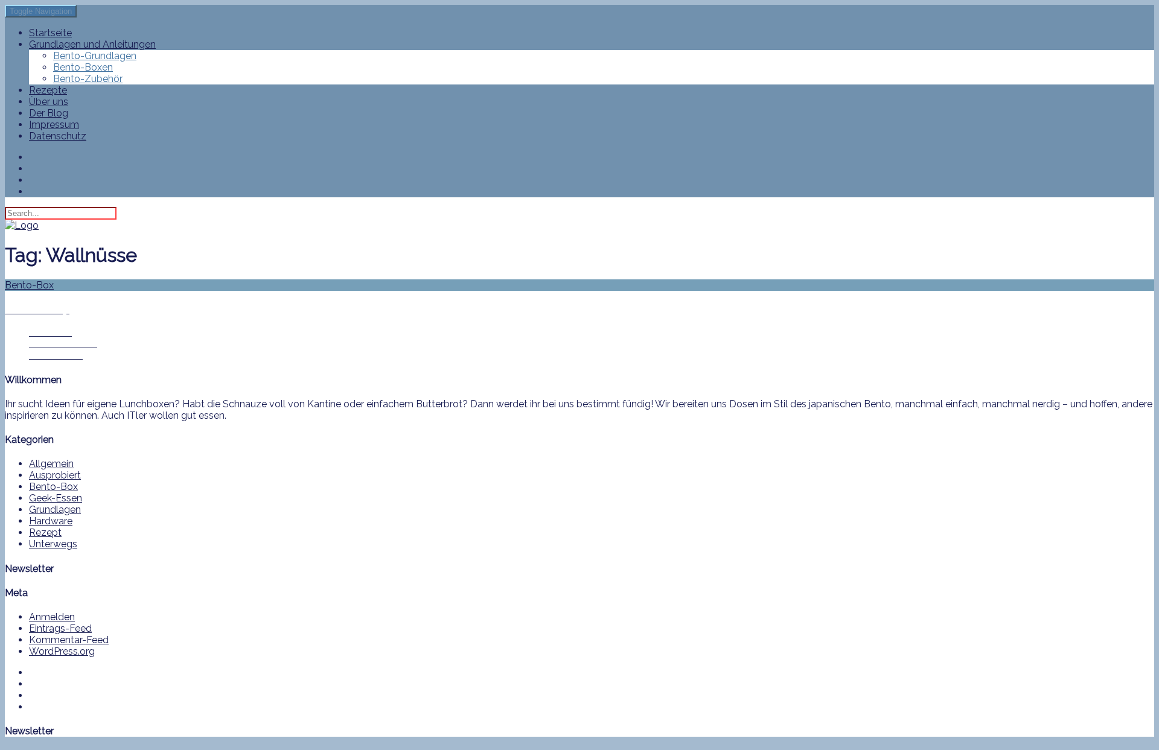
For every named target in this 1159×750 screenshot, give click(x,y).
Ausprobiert (55, 475)
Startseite (50, 33)
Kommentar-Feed (69, 640)
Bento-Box (53, 486)
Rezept (45, 532)
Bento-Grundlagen (94, 56)
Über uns (48, 101)
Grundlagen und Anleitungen (92, 44)
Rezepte (48, 90)
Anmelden (52, 617)
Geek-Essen (55, 498)
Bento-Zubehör (88, 78)
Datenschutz (57, 136)
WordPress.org (62, 651)
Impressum (54, 124)
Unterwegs (53, 544)
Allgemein (51, 463)
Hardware (50, 521)
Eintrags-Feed (60, 628)
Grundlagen (55, 509)
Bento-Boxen (83, 67)
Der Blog (48, 113)
